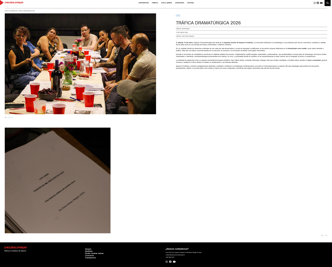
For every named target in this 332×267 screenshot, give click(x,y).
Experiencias (144, 3)
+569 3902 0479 (170, 257)
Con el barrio (166, 3)
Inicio (7, 11)
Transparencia (90, 257)
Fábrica (155, 3)
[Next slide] (326, 235)
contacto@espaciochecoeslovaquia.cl (175, 255)
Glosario (88, 249)
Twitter (9, 124)
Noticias (190, 3)
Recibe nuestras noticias (94, 253)
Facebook (9, 121)
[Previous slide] (322, 235)
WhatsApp (9, 131)
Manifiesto (89, 251)
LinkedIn (9, 128)
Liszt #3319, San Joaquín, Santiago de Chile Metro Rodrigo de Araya (184, 252)
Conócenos (179, 3)
